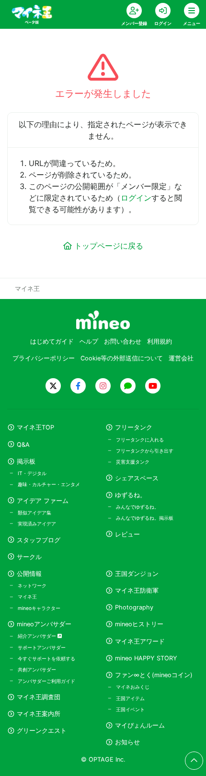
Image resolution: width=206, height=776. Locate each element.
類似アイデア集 (34, 512)
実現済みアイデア (37, 523)
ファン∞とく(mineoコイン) (154, 675)
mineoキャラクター (39, 608)
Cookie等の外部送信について (121, 358)
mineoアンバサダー (44, 624)
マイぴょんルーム (140, 725)
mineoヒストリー (139, 624)
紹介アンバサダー (37, 636)
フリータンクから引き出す (144, 451)
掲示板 (26, 461)
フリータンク (133, 427)
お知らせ (127, 742)
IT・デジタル (32, 473)
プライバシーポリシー (43, 358)
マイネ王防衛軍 (137, 590)
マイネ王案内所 (38, 713)
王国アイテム (130, 698)
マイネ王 (27, 596)
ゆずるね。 (130, 495)
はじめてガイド (52, 341)
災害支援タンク (132, 462)
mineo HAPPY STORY (146, 658)
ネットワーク (32, 585)
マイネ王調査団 (38, 697)
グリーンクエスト (42, 730)
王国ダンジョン (137, 573)
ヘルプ (89, 341)
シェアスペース (137, 478)
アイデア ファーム (43, 500)
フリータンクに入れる (140, 439)
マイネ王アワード (140, 641)
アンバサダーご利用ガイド (46, 681)
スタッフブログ (38, 540)
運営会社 (181, 358)
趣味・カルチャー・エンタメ (49, 484)
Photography (134, 607)
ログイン (136, 198)
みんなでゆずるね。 (137, 507)
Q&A (23, 444)
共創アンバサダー (37, 669)
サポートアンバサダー (42, 647)
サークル (29, 557)
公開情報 (29, 573)
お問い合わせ (122, 341)
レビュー (127, 534)
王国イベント (130, 709)
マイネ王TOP (35, 427)
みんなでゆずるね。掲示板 (144, 518)
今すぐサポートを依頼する (46, 658)
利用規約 (159, 341)
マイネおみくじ (132, 687)
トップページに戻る (108, 246)
